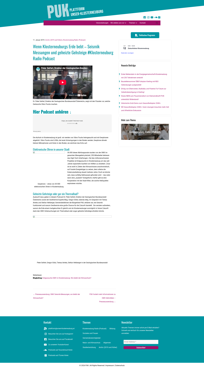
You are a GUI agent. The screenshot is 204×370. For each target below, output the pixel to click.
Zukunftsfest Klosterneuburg (138, 48)
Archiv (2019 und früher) (53, 40)
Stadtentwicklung (89, 347)
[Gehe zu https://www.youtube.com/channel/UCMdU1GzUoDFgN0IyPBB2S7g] (152, 17)
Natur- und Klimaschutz (91, 343)
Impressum (110, 365)
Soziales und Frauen (90, 333)
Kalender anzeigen (127, 53)
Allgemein (107, 343)
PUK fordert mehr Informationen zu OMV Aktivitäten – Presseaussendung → (102, 294)
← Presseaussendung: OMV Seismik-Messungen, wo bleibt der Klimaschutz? (56, 294)
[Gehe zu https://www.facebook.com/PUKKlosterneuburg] (144, 17)
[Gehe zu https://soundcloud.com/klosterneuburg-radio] (155, 17)
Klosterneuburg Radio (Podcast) (74, 40)
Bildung (112, 329)
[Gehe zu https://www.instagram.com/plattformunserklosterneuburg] (148, 17)
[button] (125, 23)
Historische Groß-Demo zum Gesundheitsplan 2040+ (141, 103)
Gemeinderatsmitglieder (92, 338)
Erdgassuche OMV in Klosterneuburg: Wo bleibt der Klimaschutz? (67, 278)
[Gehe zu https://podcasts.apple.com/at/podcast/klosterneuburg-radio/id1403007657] (159, 17)
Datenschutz (120, 365)
